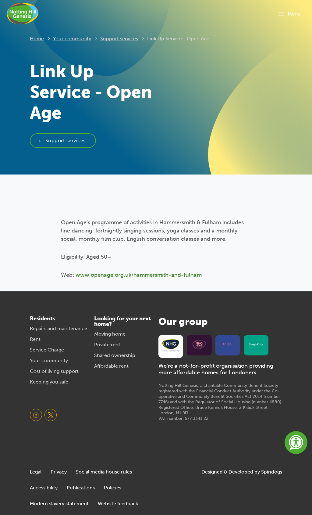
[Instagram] (36, 415)
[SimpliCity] (256, 344)
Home (37, 38)
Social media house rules (104, 472)
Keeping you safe (49, 382)
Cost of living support (54, 371)
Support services (119, 38)
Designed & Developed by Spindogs (241, 472)
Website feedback (118, 503)
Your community (72, 38)
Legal (35, 472)
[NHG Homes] (199, 344)
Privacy (59, 472)
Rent (35, 339)
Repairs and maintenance (58, 328)
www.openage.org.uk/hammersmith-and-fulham (139, 275)
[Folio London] (227, 344)
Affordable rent (111, 366)
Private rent (107, 345)
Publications (81, 488)
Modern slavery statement (59, 503)
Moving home (110, 334)
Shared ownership (114, 355)
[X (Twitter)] (50, 415)
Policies (112, 488)
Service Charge (47, 350)
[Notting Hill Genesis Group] (170, 346)
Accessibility (44, 488)
